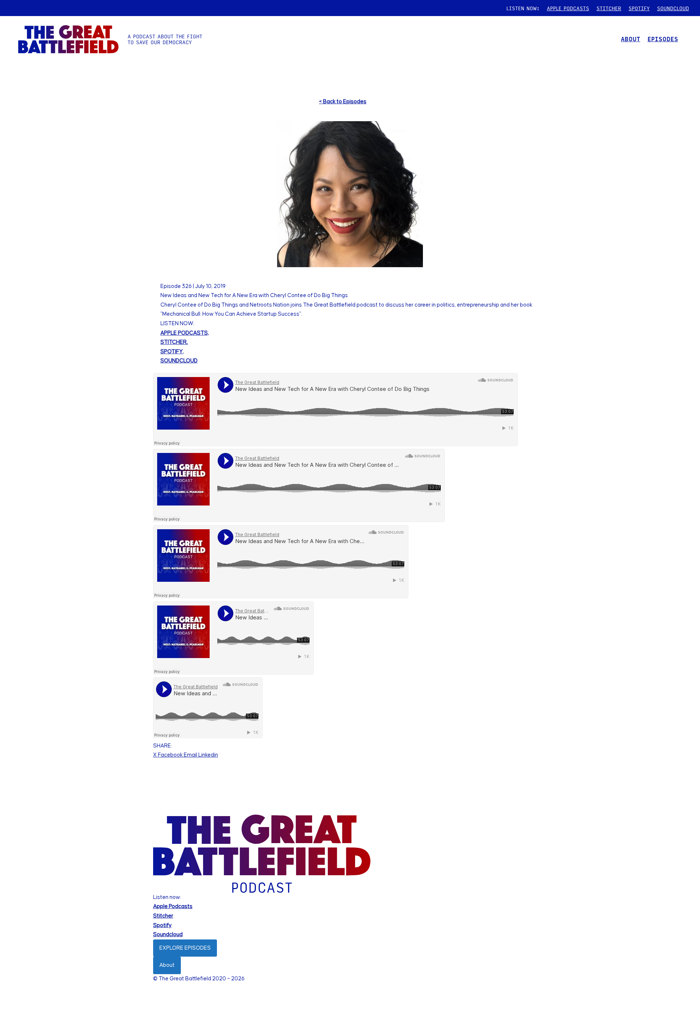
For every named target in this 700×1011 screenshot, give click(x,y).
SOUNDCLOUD (673, 8)
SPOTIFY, (172, 351)
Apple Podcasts (172, 906)
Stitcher (163, 916)
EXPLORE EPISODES (185, 948)
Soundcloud (168, 934)
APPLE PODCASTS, (184, 333)
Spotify (162, 925)
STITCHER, (174, 342)
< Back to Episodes (342, 101)
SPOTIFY (639, 8)
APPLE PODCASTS (568, 8)
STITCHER (608, 8)
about (630, 39)
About (167, 965)
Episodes (663, 39)
